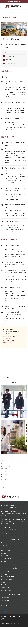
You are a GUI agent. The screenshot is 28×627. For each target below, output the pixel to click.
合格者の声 (4, 468)
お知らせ (3, 463)
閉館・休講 (3, 482)
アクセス (3, 563)
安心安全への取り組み (6, 558)
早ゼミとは (4, 542)
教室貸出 (3, 603)
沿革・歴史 (3, 561)
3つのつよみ (4, 545)
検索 (24, 487)
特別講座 (3, 479)
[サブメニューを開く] (26, 574)
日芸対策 (3, 474)
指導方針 (3, 547)
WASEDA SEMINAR (12, 616)
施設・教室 (3, 553)
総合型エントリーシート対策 (7, 576)
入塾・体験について (11, 56)
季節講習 (3, 471)
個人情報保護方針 (18, 623)
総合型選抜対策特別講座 (7, 579)
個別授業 (3, 584)
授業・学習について (11, 59)
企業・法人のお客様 (6, 605)
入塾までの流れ (5, 571)
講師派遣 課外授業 (5, 600)
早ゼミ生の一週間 (5, 550)
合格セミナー (4, 466)
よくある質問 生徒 (5, 377)
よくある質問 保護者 (6, 590)
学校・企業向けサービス (7, 597)
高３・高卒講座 (4, 574)
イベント (3, 460)
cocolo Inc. (10, 619)
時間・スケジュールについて (13, 63)
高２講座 (3, 582)
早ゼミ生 (3, 476)
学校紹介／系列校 (5, 555)
